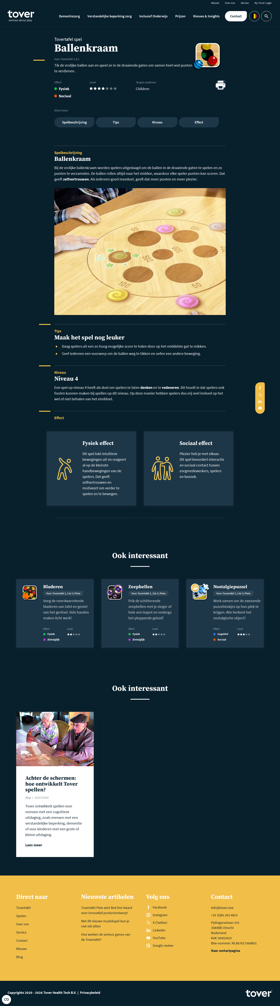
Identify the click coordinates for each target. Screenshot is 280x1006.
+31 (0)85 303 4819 (224, 915)
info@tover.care (222, 907)
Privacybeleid (90, 992)
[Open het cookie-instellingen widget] (6, 999)
